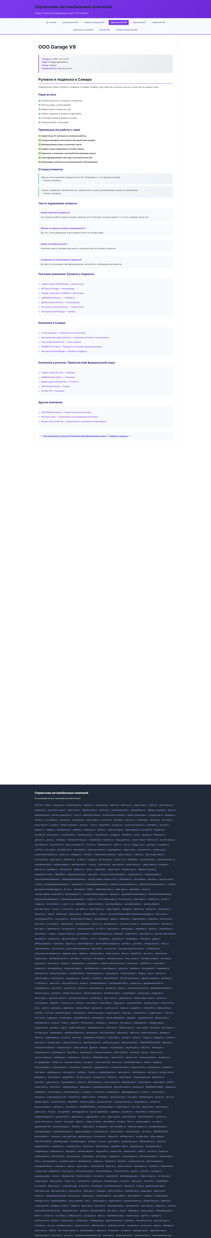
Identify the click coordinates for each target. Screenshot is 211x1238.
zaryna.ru (65, 963)
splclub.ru (126, 943)
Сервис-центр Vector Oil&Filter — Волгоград (62, 293)
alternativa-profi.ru (117, 1225)
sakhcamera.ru (125, 998)
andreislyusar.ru (82, 924)
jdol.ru (151, 973)
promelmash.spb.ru (113, 1186)
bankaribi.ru (134, 889)
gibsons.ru (101, 1230)
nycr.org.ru (69, 1121)
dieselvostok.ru (162, 1018)
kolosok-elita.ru (83, 1008)
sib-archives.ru (105, 859)
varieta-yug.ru (159, 849)
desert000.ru (109, 1121)
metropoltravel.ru (115, 958)
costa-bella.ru (105, 1003)
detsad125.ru (68, 1077)
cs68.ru (90, 889)
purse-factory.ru (133, 864)
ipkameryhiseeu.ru (61, 1126)
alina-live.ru (100, 1205)
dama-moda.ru (117, 1131)
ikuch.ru (58, 1121)
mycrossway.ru (73, 1156)
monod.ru (125, 1181)
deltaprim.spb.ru (156, 1023)
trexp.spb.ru (108, 1235)
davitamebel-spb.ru (133, 1062)
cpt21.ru (45, 1008)
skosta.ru (92, 1141)
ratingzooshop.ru (70, 1087)
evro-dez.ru (40, 928)
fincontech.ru (66, 869)
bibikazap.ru (133, 1210)
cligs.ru (123, 1210)
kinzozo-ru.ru (67, 1003)
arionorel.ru (98, 1176)
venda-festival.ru (148, 859)
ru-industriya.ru (153, 948)
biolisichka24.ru (111, 978)
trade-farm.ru (131, 933)
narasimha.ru (54, 938)
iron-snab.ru (91, 1003)
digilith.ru (83, 953)
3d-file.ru (88, 854)
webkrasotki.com (95, 1027)
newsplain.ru (104, 938)
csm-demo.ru (80, 849)
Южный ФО (105, 30)
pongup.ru (115, 835)
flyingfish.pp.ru (41, 1151)
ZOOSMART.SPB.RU (155, 1087)
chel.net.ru (169, 1013)
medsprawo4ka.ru (153, 874)
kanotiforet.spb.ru (112, 993)
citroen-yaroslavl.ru (148, 1156)
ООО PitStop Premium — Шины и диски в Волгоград (66, 412)
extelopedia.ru (79, 1013)
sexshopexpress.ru (120, 810)
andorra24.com (129, 1116)
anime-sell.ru (160, 1191)
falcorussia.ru (41, 998)
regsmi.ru (75, 1023)
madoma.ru (58, 943)
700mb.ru (75, 1205)
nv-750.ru (100, 928)
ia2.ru (37, 1008)
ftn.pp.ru (52, 1111)
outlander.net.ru (131, 1191)
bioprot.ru (163, 1151)
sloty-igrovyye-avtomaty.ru (131, 948)
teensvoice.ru (161, 953)
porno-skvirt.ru (42, 825)
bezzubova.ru (154, 1067)
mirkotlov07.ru (57, 1156)
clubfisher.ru (145, 963)
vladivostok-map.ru (104, 889)
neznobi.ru (164, 825)
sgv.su (64, 1027)
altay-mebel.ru (157, 1136)
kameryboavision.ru (92, 1042)
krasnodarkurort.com (57, 1097)
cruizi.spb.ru (156, 1171)
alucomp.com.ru (82, 1225)
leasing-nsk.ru (130, 1151)
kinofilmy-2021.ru (77, 973)
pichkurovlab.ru (97, 953)
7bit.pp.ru (147, 1037)
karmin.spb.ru (74, 1196)
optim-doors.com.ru (44, 1121)
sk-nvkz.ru (147, 1131)
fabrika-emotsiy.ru (129, 1042)
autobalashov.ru (42, 988)
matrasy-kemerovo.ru (102, 933)
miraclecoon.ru (102, 835)
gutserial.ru (97, 1181)
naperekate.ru (77, 884)
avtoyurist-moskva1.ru (45, 1047)
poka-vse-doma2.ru (97, 849)
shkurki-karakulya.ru (93, 993)
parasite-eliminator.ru (63, 1131)
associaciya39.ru (134, 1003)
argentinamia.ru (139, 919)
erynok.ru (84, 983)
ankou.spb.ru (142, 1027)
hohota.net (134, 1052)
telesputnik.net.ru (70, 1210)
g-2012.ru (39, 849)
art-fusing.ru (102, 1156)
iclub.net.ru (40, 1082)
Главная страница (118, 436)
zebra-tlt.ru (54, 983)
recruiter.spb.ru (117, 1047)
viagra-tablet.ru (150, 864)
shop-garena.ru (123, 840)
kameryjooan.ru (129, 1082)
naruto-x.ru (97, 924)
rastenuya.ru (40, 810)
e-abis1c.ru (139, 854)
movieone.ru (167, 924)
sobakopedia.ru (52, 1037)
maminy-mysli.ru (83, 1176)
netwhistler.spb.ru (164, 1210)
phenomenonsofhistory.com (47, 1210)
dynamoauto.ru (54, 1072)
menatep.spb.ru (97, 1220)
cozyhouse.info (42, 1205)
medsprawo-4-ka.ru (44, 874)
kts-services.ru (41, 859)
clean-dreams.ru (109, 968)
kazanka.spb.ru (54, 1042)
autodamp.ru (40, 938)
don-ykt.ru (148, 953)
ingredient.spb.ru (140, 1230)
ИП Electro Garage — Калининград (57, 288)
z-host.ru (39, 884)
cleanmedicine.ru (42, 948)
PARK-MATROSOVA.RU (150, 1042)
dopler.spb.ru (159, 1082)
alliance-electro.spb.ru (144, 998)
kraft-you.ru (126, 805)
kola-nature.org (42, 1191)
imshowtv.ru (74, 1097)
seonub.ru (85, 978)
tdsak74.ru (55, 1003)
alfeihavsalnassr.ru (43, 943)
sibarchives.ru (67, 924)
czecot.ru (144, 1171)
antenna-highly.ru (62, 864)
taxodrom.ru (127, 1111)
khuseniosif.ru (112, 1176)
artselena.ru (113, 1230)
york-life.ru (138, 943)
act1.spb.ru (153, 1072)
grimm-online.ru (115, 1191)
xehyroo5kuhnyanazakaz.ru (47, 879)
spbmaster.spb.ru (59, 1191)
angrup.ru (104, 1047)
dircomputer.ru (148, 968)
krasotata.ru (59, 805)
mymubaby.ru (98, 1018)
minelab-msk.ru (129, 869)
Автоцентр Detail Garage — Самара (58, 311)
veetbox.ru (88, 805)
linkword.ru (113, 1136)
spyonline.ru (72, 1052)
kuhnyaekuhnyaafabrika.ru (47, 899)
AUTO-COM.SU (121, 1052)
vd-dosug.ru (142, 820)
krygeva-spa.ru (156, 1013)
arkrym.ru (123, 968)
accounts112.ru (57, 844)
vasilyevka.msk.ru (142, 1235)
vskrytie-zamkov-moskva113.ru (49, 894)
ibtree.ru (55, 1220)
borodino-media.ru (149, 958)
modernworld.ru (101, 1131)
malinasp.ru (101, 1023)
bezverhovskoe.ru (122, 1087)
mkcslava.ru (110, 988)
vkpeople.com (67, 1176)
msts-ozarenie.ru (112, 1082)
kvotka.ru (80, 1003)
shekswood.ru (88, 1196)
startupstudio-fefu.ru (118, 983)
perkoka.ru (153, 919)
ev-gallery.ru (163, 844)
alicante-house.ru (151, 1201)
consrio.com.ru (111, 1008)
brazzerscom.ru (135, 874)
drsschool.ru (138, 1087)
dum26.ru (76, 1126)
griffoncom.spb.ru (111, 1042)
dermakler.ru (133, 1225)
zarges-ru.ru (136, 983)
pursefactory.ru (111, 924)
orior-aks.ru (40, 1072)
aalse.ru (114, 919)
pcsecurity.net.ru (118, 1097)
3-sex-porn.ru (104, 864)
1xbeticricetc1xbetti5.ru (105, 854)
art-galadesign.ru (43, 1062)
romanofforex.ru (42, 1052)
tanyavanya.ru (112, 973)
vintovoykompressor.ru (138, 988)
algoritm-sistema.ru (150, 978)
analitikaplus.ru (58, 1052)
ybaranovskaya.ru (43, 1107)
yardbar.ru (148, 1196)
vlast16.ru (39, 1013)
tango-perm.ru (41, 1027)
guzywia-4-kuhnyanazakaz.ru (48, 889)
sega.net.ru (161, 1205)
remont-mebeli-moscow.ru (113, 963)
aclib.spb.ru (70, 1151)
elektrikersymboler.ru (74, 1032)
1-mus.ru (92, 864)
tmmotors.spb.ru (87, 1102)
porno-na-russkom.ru (135, 825)
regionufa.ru (40, 963)
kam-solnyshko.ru (117, 1126)
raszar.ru (146, 889)
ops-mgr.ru (50, 849)
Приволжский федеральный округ (58, 13)
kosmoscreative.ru (147, 1057)
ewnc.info (76, 1037)
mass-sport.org (69, 1136)
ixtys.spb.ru (129, 1186)
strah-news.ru (74, 810)
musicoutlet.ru (75, 1191)
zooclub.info (40, 1186)
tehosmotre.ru (144, 849)
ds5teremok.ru (57, 1151)
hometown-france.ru (77, 840)
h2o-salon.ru (126, 1023)
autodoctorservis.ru (58, 998)
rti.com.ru (145, 1092)
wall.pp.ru (84, 1210)
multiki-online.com (77, 1027)
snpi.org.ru (127, 1013)
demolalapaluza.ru (95, 973)
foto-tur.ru (87, 958)
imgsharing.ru (41, 958)
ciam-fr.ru (114, 805)
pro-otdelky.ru (51, 820)
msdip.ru (142, 973)
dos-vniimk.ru (147, 1205)
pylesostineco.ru (95, 1082)
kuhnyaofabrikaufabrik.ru (97, 884)
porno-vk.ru (106, 820)
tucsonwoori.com (137, 1161)
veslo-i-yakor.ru (132, 958)
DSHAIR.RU (73, 1102)
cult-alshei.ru (71, 1107)
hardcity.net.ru (155, 1111)
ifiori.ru (130, 1121)
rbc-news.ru (167, 820)
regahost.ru (68, 1008)
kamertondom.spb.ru (78, 998)
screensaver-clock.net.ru (94, 1037)
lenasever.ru (159, 830)
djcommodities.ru (70, 938)
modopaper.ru (131, 938)
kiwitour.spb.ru (161, 1196)
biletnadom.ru (125, 879)
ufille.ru (48, 805)
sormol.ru (84, 825)
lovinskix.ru (40, 835)
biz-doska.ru (99, 958)
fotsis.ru (147, 1062)
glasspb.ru (147, 835)
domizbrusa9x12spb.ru (165, 933)
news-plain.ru (113, 928)
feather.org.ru (133, 1215)
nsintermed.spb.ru (103, 1171)
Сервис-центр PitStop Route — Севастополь (62, 284)
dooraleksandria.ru (43, 864)
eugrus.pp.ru (119, 1003)
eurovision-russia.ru (57, 810)
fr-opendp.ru (102, 1126)
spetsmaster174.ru (43, 1126)
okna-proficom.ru (70, 983)
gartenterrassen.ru (114, 1220)
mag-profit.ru (102, 1151)
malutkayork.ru (140, 1023)
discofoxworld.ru (85, 835)
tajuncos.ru (71, 943)
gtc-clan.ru (113, 1210)
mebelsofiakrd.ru (42, 1146)
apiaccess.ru (86, 1087)
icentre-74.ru (116, 1151)
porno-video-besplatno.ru (78, 948)
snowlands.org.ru (129, 1141)
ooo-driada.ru (54, 1077)
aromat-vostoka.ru (43, 1057)
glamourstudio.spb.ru (155, 1186)
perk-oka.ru (40, 924)
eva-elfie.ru (75, 958)
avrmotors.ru (164, 1057)
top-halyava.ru (41, 844)
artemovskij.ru (144, 1082)
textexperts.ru (41, 973)
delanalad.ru (141, 928)
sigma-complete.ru (83, 1131)
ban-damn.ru (118, 864)
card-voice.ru (161, 914)
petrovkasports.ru (86, 943)
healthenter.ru (163, 968)
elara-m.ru (82, 988)
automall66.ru (119, 1196)
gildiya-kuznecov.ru (72, 1042)
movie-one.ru (166, 919)
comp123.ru (136, 953)
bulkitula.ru (61, 840)
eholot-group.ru (133, 1131)
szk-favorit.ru (69, 1072)
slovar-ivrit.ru (58, 948)
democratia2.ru (42, 1136)
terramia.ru (100, 1092)
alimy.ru (144, 1052)
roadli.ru (52, 933)
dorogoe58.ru (64, 1111)
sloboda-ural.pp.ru (103, 1052)
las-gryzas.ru (90, 1215)
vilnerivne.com (97, 1166)
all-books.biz (164, 1176)
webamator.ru (53, 928)
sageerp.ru (115, 1111)
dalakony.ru (170, 1087)
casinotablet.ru (78, 963)
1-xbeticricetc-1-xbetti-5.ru (101, 840)
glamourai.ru (148, 1107)
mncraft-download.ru (130, 978)
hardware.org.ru (64, 1047)
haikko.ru (39, 1037)
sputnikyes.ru (92, 1032)
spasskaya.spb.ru (43, 1176)
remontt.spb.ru (54, 1092)
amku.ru (101, 1215)
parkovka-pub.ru (161, 1220)
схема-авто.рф (80, 1047)
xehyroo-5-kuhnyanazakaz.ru (152, 884)
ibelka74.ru (166, 1201)
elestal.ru (101, 830)
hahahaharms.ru (104, 844)
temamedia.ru (88, 1156)
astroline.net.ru (139, 1072)
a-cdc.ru (77, 815)
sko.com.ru (117, 1062)
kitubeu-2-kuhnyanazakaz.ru (124, 884)
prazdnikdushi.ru (74, 805)
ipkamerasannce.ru (132, 1201)
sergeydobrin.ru (101, 1067)
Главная (38, 13)
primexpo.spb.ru (151, 1003)
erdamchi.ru (40, 968)
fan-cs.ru (170, 1097)
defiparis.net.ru (75, 1215)
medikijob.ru (40, 1092)
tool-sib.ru (132, 1097)
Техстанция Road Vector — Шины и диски (61, 342)
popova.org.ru (147, 1210)
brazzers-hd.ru (166, 879)
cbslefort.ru (114, 1156)
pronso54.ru (146, 830)
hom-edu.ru (57, 1235)
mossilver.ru (74, 1067)
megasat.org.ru (137, 1146)
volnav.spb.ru (113, 1037)
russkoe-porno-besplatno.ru (48, 953)
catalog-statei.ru (143, 1121)
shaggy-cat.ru (138, 844)
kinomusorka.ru (96, 988)
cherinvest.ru (111, 1027)
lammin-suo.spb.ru (96, 1013)
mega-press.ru (140, 805)
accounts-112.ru (64, 849)
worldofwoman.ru (92, 968)
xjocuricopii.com (104, 1102)
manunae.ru (145, 938)
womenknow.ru (132, 1205)
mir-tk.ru (68, 889)
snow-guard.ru (62, 919)
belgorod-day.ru (69, 953)
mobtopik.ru (103, 1097)
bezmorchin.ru (167, 1003)
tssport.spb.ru (113, 1116)
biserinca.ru (40, 1097)
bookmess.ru (100, 1136)
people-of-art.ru (138, 1067)
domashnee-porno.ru (58, 958)
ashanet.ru (118, 933)
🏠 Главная (51, 22)
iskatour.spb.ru (113, 1013)
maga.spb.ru (146, 1191)
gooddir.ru (54, 1027)
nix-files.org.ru (41, 1032)
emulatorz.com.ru (65, 1225)
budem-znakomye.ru (137, 815)
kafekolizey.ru (158, 1077)
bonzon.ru (48, 1215)
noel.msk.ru (60, 1166)
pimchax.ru (153, 879)
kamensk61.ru (162, 1181)
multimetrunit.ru (146, 1097)
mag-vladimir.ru (134, 1196)
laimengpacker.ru (80, 1111)
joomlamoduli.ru (50, 1161)
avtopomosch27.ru (85, 928)
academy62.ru (113, 1092)
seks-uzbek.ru (92, 820)
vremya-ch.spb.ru (93, 1121)
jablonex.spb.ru (85, 1136)
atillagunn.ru (76, 854)
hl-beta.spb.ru (65, 1018)
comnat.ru (126, 1037)
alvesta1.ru (155, 1027)
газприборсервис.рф (56, 1196)
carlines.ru (81, 1072)
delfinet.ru (77, 830)
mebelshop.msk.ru (101, 1057)
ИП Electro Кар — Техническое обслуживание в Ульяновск (69, 417)
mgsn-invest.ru (115, 1201)
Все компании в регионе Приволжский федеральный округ (74, 436)
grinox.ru (82, 1082)
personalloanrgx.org (162, 1235)
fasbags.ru (164, 864)
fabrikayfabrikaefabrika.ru (74, 879)
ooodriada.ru (97, 1186)
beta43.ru (122, 1161)
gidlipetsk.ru (40, 1077)
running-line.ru (140, 1013)
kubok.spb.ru (158, 1047)
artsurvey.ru (146, 1225)
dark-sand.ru (56, 859)
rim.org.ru (136, 1107)
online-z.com (156, 1052)
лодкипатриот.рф (141, 1077)
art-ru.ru (51, 1225)
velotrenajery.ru (132, 830)
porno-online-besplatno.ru (108, 943)
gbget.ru (156, 938)
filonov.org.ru (54, 1186)
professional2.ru (87, 1230)
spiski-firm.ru (70, 988)
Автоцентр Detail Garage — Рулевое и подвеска (64, 351)
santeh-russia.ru (42, 1102)
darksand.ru (100, 869)
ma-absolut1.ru (68, 928)
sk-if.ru (38, 1161)
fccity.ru (140, 1186)
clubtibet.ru (167, 1067)
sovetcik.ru (155, 1102)
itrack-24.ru (104, 810)
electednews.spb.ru (116, 1215)
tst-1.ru (127, 844)
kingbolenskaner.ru (107, 1072)
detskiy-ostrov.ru (127, 1027)
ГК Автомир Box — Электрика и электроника (63, 333)
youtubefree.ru (166, 928)
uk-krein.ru (149, 1181)
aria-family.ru (41, 933)
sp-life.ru (81, 859)
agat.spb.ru (168, 1042)
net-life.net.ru (96, 998)
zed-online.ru (140, 879)
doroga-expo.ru (152, 943)
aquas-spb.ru (83, 1166)
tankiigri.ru (156, 1215)
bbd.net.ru (86, 1057)
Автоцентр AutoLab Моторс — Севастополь (62, 307)
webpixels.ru (54, 1171)
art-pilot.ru (126, 1230)
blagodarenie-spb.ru (77, 874)
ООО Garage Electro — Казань (55, 386)
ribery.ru (165, 943)
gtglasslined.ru (92, 1116)
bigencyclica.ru (164, 1008)
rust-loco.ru (40, 1018)
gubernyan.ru (78, 1116)
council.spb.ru (125, 1077)
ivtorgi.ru (121, 1121)
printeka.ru (130, 1220)
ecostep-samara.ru (73, 1062)
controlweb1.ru (41, 1003)
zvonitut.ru (97, 978)
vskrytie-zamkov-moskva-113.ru (102, 879)
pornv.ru (172, 810)
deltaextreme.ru (42, 1156)
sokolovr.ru (161, 973)
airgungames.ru (115, 849)
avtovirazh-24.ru (121, 1171)
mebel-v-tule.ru (88, 1097)
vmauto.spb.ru (41, 1181)
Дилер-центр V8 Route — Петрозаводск (60, 302)
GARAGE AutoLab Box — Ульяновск (58, 377)
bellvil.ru (38, 1215)
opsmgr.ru (151, 844)
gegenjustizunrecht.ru (153, 983)
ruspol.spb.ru (88, 1126)
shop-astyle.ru (56, 1181)
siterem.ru (112, 1077)
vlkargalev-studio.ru (60, 1205)
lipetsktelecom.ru (73, 894)
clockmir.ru (154, 1166)
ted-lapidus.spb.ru (43, 1131)
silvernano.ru (90, 830)
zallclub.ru (134, 1032)
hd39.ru (141, 1151)
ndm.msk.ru (55, 1087)
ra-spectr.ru (83, 1186)
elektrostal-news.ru (92, 815)
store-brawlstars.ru (166, 859)
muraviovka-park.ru (73, 968)
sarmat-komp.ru (42, 993)
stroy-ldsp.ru (114, 1141)
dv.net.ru (172, 1205)
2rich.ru (93, 825)
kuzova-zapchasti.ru (99, 1111)
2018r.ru (52, 1230)
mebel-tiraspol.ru (148, 1176)
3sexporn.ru (79, 869)
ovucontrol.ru (111, 948)
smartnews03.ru (68, 835)
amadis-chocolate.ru (72, 993)
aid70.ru (170, 1082)
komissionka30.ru (86, 1151)
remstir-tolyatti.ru (128, 973)
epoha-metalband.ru (115, 1018)
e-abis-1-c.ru (120, 859)
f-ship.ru (65, 1023)
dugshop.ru (52, 1018)
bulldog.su (101, 1191)
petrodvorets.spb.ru (84, 1171)
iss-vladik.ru (60, 1215)
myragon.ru (87, 1092)
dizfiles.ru (153, 928)
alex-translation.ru (154, 1161)
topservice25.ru (62, 1116)
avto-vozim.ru (110, 998)
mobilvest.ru (74, 1057)
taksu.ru (125, 953)
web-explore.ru (166, 805)
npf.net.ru (136, 1037)
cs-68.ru (171, 884)
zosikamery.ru (86, 1052)
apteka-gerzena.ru (124, 1235)
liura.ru (137, 835)
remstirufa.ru (159, 963)
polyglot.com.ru (166, 1072)
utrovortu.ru (56, 988)
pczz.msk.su (68, 1171)
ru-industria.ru (41, 983)
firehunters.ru (159, 835)
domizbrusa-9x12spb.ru (81, 919)
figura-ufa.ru (87, 1205)
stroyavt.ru (161, 998)
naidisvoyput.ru (100, 1201)
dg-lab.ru (93, 1047)
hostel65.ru (127, 835)
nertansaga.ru (127, 928)
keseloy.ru (39, 1196)
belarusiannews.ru (115, 1205)
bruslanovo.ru (99, 1077)
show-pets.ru (53, 835)
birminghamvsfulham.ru (161, 988)
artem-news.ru (158, 1092)
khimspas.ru (168, 1225)
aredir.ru (157, 1225)
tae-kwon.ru (97, 1008)
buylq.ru (71, 1166)
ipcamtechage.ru (78, 1141)
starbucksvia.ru (64, 830)
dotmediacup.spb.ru (129, 1176)
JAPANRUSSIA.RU (87, 1107)
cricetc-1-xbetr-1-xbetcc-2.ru (144, 840)
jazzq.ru (134, 1171)
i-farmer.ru (55, 1136)
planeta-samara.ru (66, 933)
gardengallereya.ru (130, 1092)
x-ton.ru (93, 938)
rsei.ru (88, 1201)
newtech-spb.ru (42, 978)
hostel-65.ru (104, 825)
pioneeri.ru (56, 993)
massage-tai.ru (72, 978)
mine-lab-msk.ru (78, 864)
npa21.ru (79, 1121)
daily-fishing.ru (102, 1146)
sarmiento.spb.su (63, 1013)
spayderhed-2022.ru (150, 924)
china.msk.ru (89, 1191)
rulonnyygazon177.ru (44, 919)
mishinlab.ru (152, 825)
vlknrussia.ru (79, 889)
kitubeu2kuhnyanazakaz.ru (57, 884)
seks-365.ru (97, 948)
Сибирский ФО (158, 22)
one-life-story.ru (167, 840)
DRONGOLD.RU (160, 1131)
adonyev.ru (155, 820)
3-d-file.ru (91, 844)
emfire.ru (39, 820)
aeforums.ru (122, 1032)
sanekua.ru (98, 1161)
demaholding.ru (101, 919)
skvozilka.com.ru (144, 1220)
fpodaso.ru (170, 815)
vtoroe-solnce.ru (125, 1166)
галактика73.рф (102, 1062)
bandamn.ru (52, 869)
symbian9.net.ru (58, 1102)
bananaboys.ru (84, 1161)
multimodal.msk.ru (149, 1032)
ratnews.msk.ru (166, 1156)
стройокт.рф (41, 1171)
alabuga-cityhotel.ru (157, 810)
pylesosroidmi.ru (98, 1210)
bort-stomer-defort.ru (68, 1230)
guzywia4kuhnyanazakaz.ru (134, 894)
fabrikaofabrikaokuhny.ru (160, 894)
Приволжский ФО (119, 22)
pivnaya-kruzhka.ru (58, 973)
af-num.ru (68, 1235)
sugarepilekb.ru (69, 1082)
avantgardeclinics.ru (44, 1166)
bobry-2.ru (111, 1166)
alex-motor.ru (124, 1072)
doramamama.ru (54, 968)
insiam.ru (124, 1008)
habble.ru (51, 830)
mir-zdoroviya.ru (83, 1077)
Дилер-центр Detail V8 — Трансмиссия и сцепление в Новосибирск (73, 421)
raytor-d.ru (64, 854)
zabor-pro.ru (40, 1111)
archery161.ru (149, 1008)
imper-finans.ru (123, 1107)
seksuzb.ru (114, 894)
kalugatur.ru (159, 1037)
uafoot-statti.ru (125, 854)
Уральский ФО (139, 22)
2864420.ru (60, 874)
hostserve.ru (117, 825)
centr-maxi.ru (41, 1230)
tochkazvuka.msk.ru (120, 1067)
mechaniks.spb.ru (61, 1141)
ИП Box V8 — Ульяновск (53, 391)
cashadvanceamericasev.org (88, 1235)
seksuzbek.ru (78, 820)
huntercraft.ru (167, 1166)
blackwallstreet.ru (146, 1116)
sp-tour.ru (159, 1097)
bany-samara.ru (76, 1201)
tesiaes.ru (170, 1037)
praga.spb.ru (157, 993)
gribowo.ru (40, 840)
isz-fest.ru (65, 1037)
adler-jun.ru (40, 869)
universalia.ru (93, 963)
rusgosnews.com (145, 1018)
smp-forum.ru (117, 1057)
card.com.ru (40, 1042)
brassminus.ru (162, 1107)
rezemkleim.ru (57, 978)
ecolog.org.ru (143, 993)
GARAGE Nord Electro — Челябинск (58, 298)
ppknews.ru (58, 1107)
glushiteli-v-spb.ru (119, 1146)
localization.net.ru (154, 1146)
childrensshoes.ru (147, 1141)
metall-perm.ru (41, 1087)
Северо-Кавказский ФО (127, 30)
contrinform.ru (83, 1181)
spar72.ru (145, 1215)
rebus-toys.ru (114, 869)
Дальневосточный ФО (83, 30)
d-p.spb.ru (88, 1062)
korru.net (49, 1013)
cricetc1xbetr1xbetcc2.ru (46, 854)
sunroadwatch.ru (129, 1156)
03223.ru (39, 805)
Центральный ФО (70, 22)
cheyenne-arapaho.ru (137, 1126)
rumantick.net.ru (73, 1146)
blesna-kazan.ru (60, 1067)
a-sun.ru (102, 1141)
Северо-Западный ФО (94, 22)
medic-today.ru (113, 953)
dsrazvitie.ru (141, 1111)
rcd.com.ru (152, 1151)
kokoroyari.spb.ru (43, 1067)
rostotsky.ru (165, 958)
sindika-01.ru (69, 859)
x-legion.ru (92, 859)
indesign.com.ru (42, 1201)
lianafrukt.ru (110, 1161)
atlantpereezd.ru (42, 815)
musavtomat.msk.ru (123, 1102)
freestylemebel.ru (59, 1201)
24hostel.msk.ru (42, 1023)
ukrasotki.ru (65, 820)
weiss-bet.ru (53, 963)
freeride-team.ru (89, 810)
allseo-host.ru (130, 849)
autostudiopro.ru (138, 810)
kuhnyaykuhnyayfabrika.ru (73, 899)
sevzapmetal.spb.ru (158, 1126)
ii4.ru (103, 1116)
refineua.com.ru (127, 1136)
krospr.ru (54, 825)
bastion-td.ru (132, 1057)
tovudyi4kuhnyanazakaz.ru (95, 894)
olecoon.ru (130, 820)
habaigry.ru (165, 1032)
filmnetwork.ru (87, 1023)
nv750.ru (84, 938)
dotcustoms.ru (146, 933)
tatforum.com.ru (98, 1225)
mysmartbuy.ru (83, 933)
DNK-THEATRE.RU (43, 1141)
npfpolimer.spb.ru (158, 1230)
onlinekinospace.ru (98, 983)
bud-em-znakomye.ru (62, 815)
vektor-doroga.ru (115, 830)
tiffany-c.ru (57, 1062)
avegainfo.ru (136, 1008)
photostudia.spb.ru (72, 1092)
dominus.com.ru (42, 1220)
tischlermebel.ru (103, 1196)
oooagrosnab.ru (155, 815)
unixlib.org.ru (82, 1220)
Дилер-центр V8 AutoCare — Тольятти (60, 381)
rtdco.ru (103, 914)
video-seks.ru (121, 889)
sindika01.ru (133, 859)
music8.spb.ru (132, 1047)
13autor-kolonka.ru (69, 825)
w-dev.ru (55, 1023)
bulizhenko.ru (58, 1146)
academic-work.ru (67, 1161)
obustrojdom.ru (141, 1102)
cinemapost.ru (101, 805)
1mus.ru (89, 869)
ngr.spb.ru (131, 1018)
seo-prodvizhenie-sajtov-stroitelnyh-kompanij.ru (130, 914)
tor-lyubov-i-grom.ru (129, 924)
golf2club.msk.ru (107, 1032)
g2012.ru (118, 844)
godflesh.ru (166, 978)
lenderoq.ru (87, 1067)
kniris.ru (56, 1176)
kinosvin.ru (113, 1023)
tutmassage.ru (129, 993)
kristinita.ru (135, 968)
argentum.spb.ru (42, 1235)
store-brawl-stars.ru (155, 854)
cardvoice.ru (117, 938)
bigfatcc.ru (40, 830)
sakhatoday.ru (56, 1032)
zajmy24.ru (93, 874)
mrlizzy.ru (161, 1141)
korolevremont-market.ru (114, 815)
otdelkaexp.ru (60, 1057)
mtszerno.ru (88, 1146)
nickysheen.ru (140, 1166)
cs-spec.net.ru (142, 1136)
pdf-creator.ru (168, 1027)
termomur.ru (132, 963)
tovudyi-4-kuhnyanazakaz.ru (113, 874)
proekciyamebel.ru (105, 1107)
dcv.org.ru (157, 1121)
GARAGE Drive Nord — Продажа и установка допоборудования (71, 346)
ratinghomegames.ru (44, 1116)
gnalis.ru (50, 840)
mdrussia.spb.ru (111, 1181)
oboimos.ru (161, 1116)
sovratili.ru (118, 820)
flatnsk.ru (92, 1072)
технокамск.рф (69, 1186)
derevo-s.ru (70, 1181)
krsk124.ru (145, 1047)
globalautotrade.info (102, 1087)
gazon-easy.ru (53, 1082)
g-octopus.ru (53, 924)
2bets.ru (122, 988)
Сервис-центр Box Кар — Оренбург (58, 372)
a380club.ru (124, 919)
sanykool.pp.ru (67, 1220)
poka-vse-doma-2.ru (74, 844)
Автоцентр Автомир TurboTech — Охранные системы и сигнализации (75, 337)
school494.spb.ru (82, 1018)
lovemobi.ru (40, 1225)
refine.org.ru (136, 1181)
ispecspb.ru (56, 1008)
